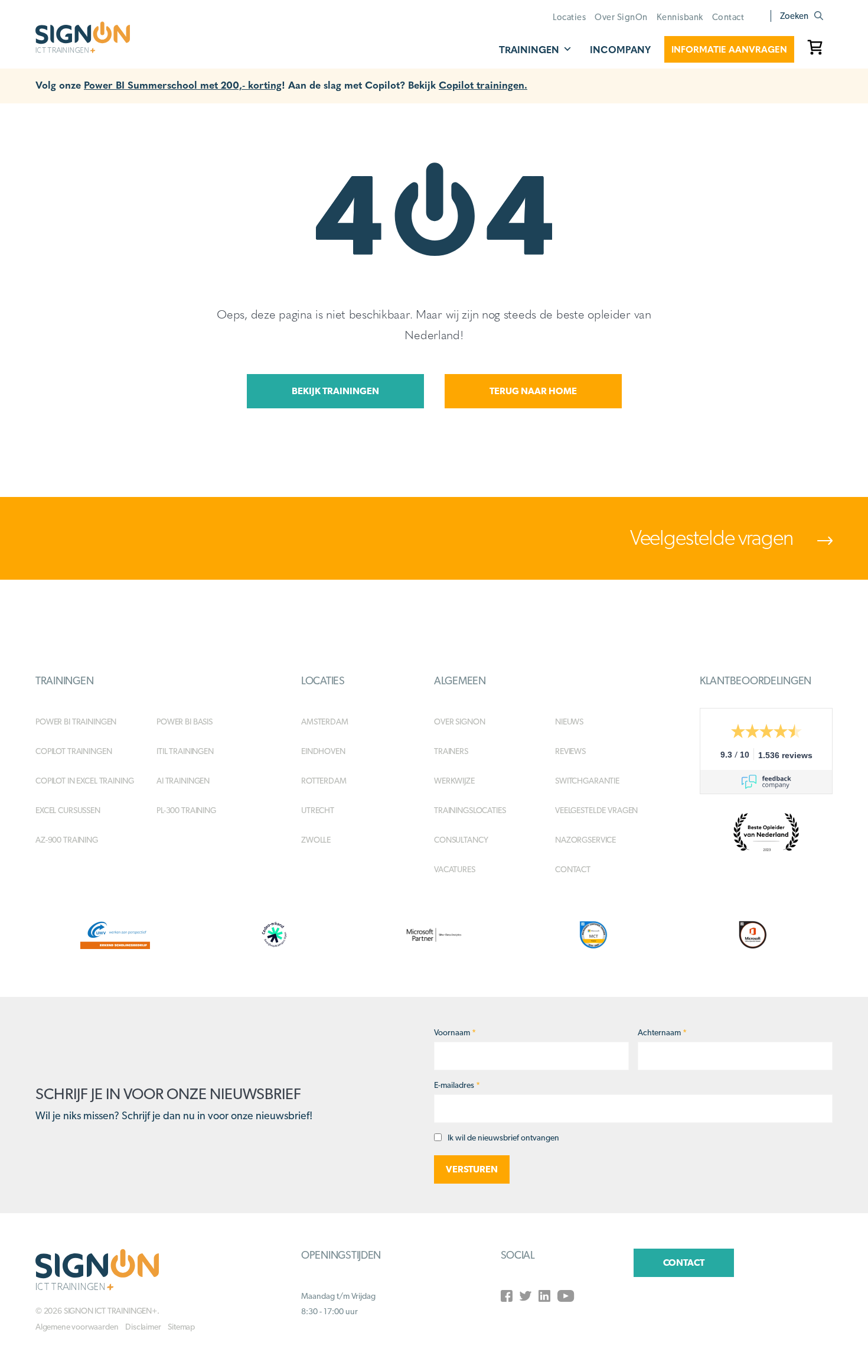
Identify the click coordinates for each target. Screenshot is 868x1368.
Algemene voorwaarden (76, 1326)
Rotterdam (324, 780)
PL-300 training (186, 810)
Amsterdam (324, 721)
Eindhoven (323, 751)
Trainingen (529, 49)
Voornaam (455, 1032)
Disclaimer (143, 1326)
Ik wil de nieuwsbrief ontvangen (503, 1137)
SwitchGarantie (587, 780)
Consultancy (461, 839)
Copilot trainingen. (483, 84)
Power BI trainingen (75, 721)
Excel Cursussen (67, 810)
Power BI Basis (184, 721)
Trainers (451, 751)
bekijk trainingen (335, 391)
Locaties (569, 17)
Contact (728, 17)
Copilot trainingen (73, 751)
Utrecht (317, 810)
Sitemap (181, 1326)
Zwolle (316, 839)
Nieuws (569, 721)
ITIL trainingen (185, 751)
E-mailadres (457, 1085)
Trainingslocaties (470, 810)
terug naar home (533, 391)
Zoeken (794, 16)
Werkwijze (454, 780)
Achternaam (662, 1032)
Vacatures (454, 869)
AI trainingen (183, 780)
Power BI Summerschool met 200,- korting (183, 84)
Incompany (620, 49)
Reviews (570, 751)
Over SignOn (621, 17)
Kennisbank (680, 17)
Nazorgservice (585, 839)
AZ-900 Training (66, 839)
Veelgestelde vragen (713, 537)
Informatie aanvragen (729, 49)
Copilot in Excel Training (84, 780)
